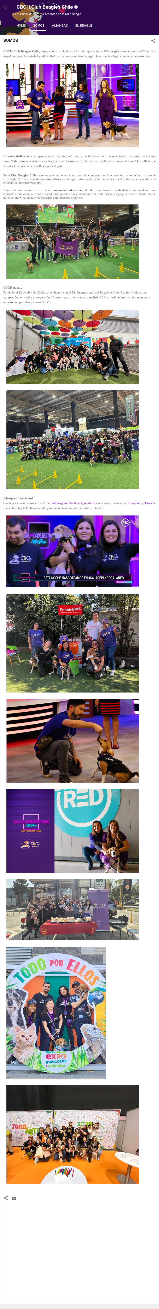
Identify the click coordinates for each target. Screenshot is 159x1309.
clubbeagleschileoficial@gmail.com (74, 503)
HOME (21, 25)
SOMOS (39, 25)
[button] (153, 41)
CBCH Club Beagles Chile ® (47, 7)
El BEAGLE (83, 25)
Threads (150, 503)
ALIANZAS (60, 25)
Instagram (134, 503)
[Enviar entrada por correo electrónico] (14, 1200)
